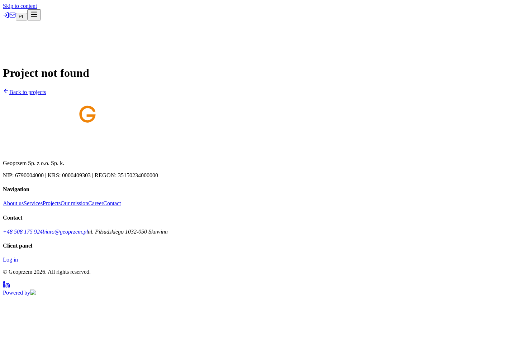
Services (18, 36)
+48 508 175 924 (23, 232)
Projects (37, 36)
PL (120, 36)
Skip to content (20, 6)
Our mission (80, 36)
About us (56, 36)
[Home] (6, 36)
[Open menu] (9, 46)
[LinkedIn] (6, 286)
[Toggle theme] (131, 36)
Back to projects (27, 92)
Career (101, 36)
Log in (10, 260)
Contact (112, 203)
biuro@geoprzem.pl (65, 232)
